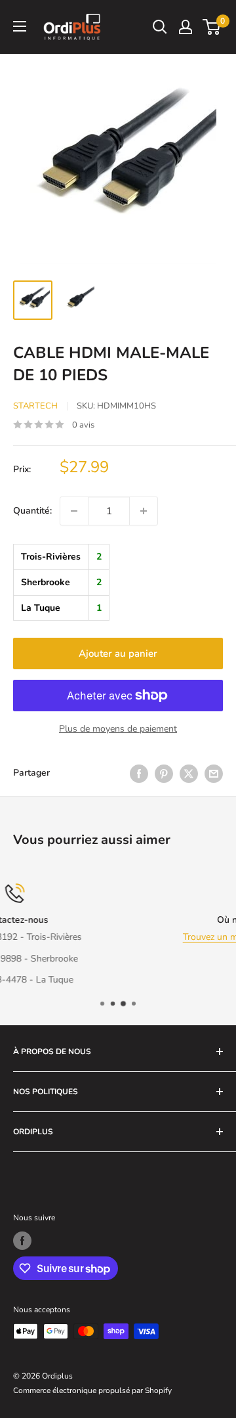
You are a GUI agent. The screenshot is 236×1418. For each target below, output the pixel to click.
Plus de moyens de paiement (118, 728)
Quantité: (32, 510)
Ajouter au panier (118, 653)
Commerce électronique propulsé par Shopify (92, 1390)
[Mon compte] (185, 27)
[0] (212, 27)
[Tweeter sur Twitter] (189, 773)
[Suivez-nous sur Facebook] (22, 1240)
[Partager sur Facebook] (139, 773)
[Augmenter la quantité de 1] (143, 511)
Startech (35, 406)
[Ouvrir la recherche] (160, 27)
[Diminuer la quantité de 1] (74, 511)
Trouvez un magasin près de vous (141, 937)
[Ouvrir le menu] (19, 26)
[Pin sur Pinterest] (164, 773)
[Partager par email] (214, 773)
